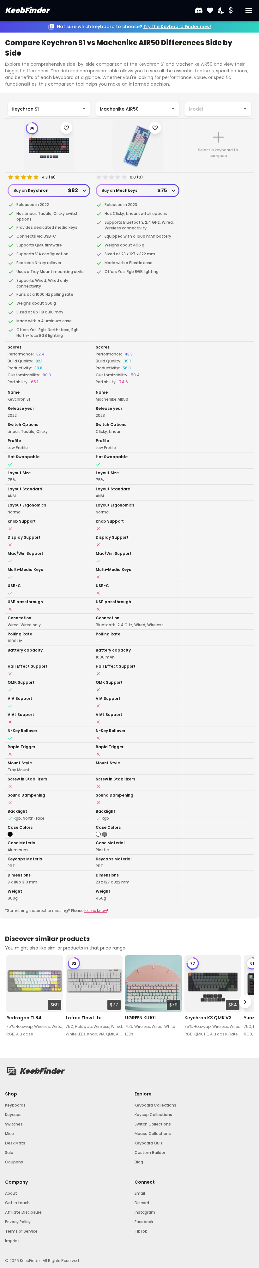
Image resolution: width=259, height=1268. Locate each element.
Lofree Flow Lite (84, 1018)
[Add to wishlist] (66, 128)
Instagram (145, 1212)
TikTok (141, 1231)
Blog (139, 1162)
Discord (142, 1202)
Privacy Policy (18, 1221)
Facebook (144, 1221)
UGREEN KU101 (140, 1018)
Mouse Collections (153, 1133)
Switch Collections (153, 1124)
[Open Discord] (198, 10)
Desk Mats (15, 1143)
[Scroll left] (14, 1001)
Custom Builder (150, 1152)
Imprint (12, 1240)
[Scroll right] (245, 1001)
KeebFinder (27, 10)
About (11, 1193)
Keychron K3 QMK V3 (208, 1018)
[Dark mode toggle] (221, 11)
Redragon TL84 (23, 1018)
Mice (9, 1133)
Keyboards (15, 1105)
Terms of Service (21, 1231)
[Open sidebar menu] (249, 10)
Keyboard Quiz (149, 1143)
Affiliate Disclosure (23, 1212)
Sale (9, 1152)
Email (140, 1193)
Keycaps (13, 1114)
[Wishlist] (210, 11)
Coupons (14, 1162)
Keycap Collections (153, 1114)
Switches (14, 1124)
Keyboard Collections (155, 1105)
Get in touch (17, 1202)
